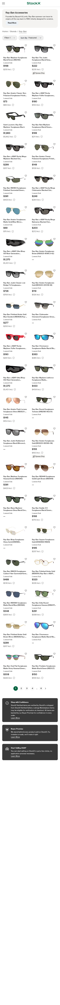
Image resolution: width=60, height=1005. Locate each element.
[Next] (45, 688)
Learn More (33, 718)
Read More (12, 23)
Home (5, 31)
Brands (13, 31)
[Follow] (26, 45)
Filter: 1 (8, 38)
